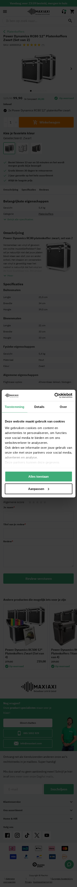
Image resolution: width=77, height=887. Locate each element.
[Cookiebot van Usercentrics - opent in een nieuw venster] (54, 395)
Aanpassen (36, 488)
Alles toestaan (38, 476)
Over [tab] (63, 407)
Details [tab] (39, 407)
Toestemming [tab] (14, 407)
